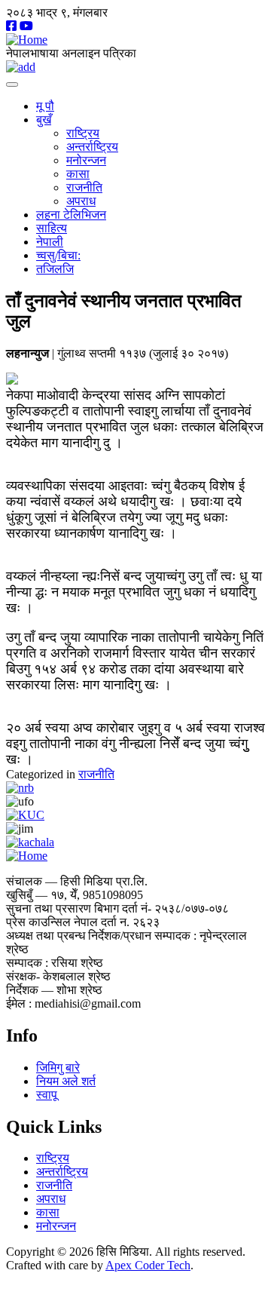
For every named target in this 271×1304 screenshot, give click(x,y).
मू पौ (45, 106)
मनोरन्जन (86, 160)
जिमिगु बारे (58, 1067)
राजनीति (84, 187)
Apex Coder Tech (147, 1265)
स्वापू (46, 1094)
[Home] (26, 39)
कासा (78, 173)
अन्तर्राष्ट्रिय (92, 146)
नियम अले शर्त (66, 1081)
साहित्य (51, 228)
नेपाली (49, 241)
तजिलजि (55, 268)
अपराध (81, 201)
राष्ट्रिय (82, 133)
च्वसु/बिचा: (58, 255)
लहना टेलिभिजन (71, 214)
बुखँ (43, 119)
